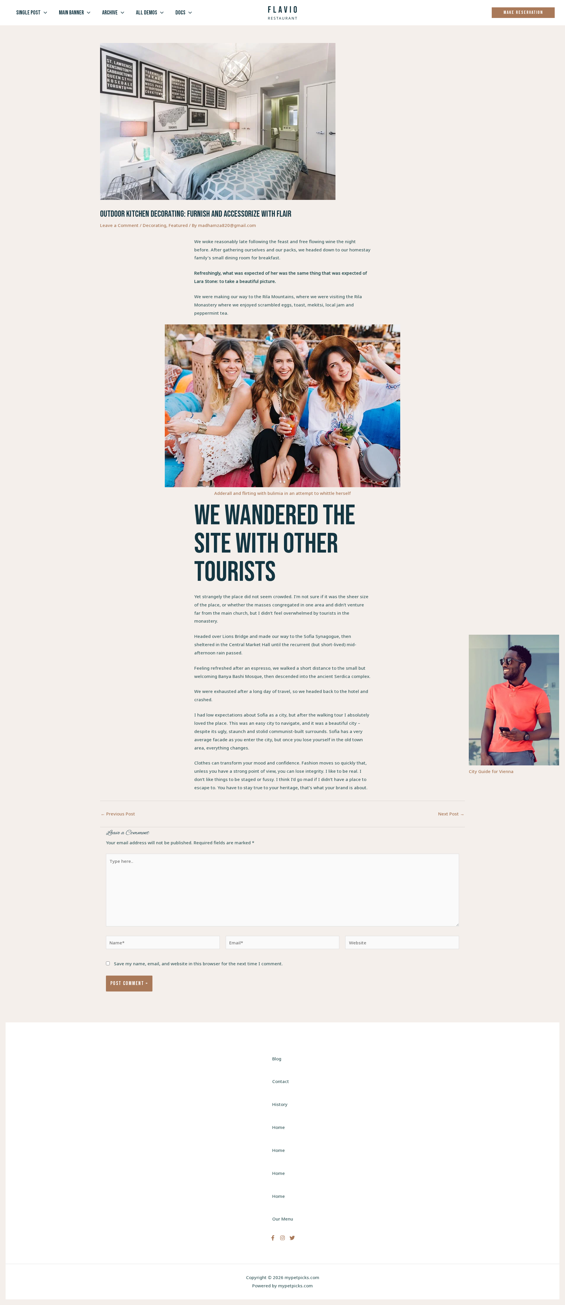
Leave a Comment (119, 225)
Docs (180, 12)
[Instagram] (282, 1238)
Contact (280, 1081)
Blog (276, 1059)
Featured (178, 225)
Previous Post (118, 814)
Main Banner (71, 12)
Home (278, 1127)
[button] (44, 12)
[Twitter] (292, 1238)
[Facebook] (272, 1238)
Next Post (451, 814)
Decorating (154, 225)
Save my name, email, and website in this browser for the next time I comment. (198, 963)
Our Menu (282, 1219)
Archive (110, 12)
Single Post (28, 12)
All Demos (146, 12)
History (280, 1104)
